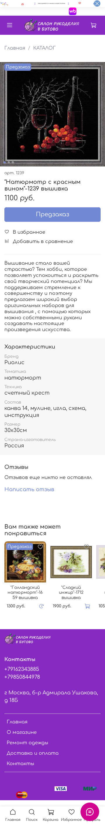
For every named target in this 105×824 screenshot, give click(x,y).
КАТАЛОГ (44, 48)
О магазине (22, 732)
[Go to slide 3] (13, 162)
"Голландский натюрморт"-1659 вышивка (25, 592)
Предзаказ (52, 214)
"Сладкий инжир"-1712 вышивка (71, 592)
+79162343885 (21, 669)
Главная (14, 48)
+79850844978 (22, 677)
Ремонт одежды (27, 742)
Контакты (20, 763)
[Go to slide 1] (5, 162)
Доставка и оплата (33, 753)
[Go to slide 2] (9, 162)
